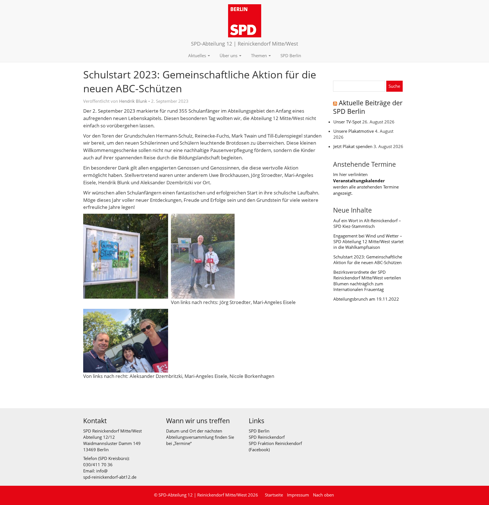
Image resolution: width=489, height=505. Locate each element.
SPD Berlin (290, 55)
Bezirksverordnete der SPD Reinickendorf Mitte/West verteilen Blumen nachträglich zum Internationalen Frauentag (367, 280)
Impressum (298, 495)
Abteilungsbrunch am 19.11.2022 (366, 299)
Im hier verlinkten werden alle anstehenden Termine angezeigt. (366, 184)
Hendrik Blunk (133, 101)
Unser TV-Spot (347, 122)
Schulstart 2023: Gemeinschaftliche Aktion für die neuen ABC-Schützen (367, 259)
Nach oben (323, 495)
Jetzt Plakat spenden (352, 146)
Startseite (274, 495)
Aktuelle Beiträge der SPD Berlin (367, 107)
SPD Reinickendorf (267, 437)
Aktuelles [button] (197, 55)
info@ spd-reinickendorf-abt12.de (109, 474)
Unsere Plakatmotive (353, 131)
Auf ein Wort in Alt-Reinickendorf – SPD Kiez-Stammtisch (367, 223)
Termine (182, 443)
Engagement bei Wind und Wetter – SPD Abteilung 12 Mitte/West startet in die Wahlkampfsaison (368, 241)
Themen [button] (259, 55)
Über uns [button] (229, 55)
